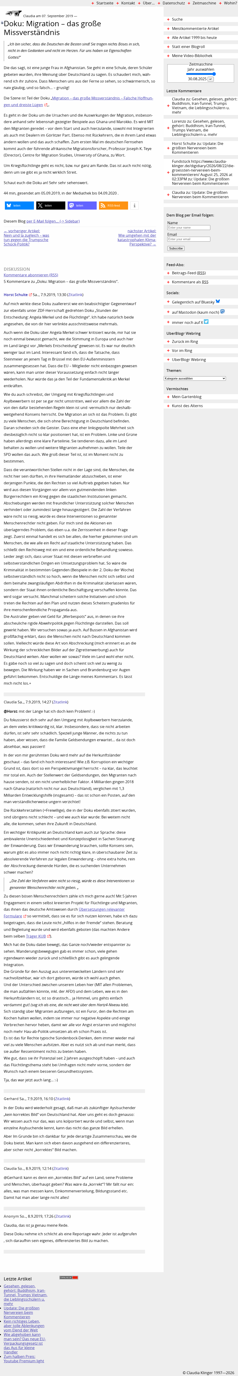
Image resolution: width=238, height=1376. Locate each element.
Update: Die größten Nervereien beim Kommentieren (22, 1312)
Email (172, 234)
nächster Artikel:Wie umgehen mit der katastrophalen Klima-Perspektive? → (137, 237)
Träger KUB (36, 936)
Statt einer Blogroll (188, 47)
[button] (19, 205)
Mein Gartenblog (187, 397)
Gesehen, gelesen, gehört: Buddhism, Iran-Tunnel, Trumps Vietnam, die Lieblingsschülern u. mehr (25, 1295)
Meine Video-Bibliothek (192, 56)
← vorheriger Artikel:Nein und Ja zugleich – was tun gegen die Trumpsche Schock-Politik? (26, 237)
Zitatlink (75, 295)
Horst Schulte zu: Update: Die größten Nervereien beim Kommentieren (197, 148)
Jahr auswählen (201, 69)
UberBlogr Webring (189, 360)
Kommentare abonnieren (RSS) (31, 275)
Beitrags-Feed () (189, 273)
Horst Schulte (16, 294)
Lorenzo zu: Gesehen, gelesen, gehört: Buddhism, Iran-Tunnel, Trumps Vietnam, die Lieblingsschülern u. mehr (199, 128)
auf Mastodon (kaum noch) (196, 312)
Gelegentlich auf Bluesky (193, 302)
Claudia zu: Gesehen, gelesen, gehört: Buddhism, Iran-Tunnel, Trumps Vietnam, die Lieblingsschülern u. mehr (204, 106)
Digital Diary (2, 79)
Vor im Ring (182, 350)
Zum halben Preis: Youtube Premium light (24, 1358)
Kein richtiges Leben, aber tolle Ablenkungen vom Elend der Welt (24, 1325)
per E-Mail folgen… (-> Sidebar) (53, 221)
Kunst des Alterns (187, 406)
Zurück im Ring (185, 341)
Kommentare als (190, 282)
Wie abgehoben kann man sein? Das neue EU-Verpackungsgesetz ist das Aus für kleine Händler (25, 1343)
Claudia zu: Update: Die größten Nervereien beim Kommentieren (200, 194)
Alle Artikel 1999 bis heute (194, 37)
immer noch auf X (188, 322)
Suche (177, 19)
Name (172, 223)
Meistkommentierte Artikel (195, 28)
